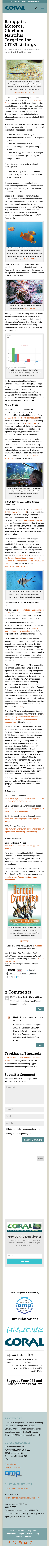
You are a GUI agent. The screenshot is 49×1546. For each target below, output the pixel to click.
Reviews (29, 1533)
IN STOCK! (24, 941)
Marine (7, 52)
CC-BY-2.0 (34, 259)
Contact (28, 1536)
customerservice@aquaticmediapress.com (22, 1498)
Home (12, 1531)
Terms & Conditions (13, 1467)
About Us (19, 1536)
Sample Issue (32, 1531)
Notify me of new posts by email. (20, 1134)
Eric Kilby (26, 308)
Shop (37, 1533)
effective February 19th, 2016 (16, 566)
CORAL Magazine (13, 49)
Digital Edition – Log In (15, 1533)
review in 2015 (22, 555)
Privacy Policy (10, 1464)
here (21, 707)
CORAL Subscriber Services (16, 1488)
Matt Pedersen (19, 1017)
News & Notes (16, 52)
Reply (40, 1009)
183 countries (30, 423)
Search (40, 1158)
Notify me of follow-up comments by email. (24, 1129)
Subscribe (20, 1531)
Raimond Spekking (20, 92)
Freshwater (36, 49)
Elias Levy (27, 259)
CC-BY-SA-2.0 (34, 308)
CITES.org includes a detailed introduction (22, 418)
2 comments (26, 52)
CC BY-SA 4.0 (30, 92)
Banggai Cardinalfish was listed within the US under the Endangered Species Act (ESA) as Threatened (24, 561)
